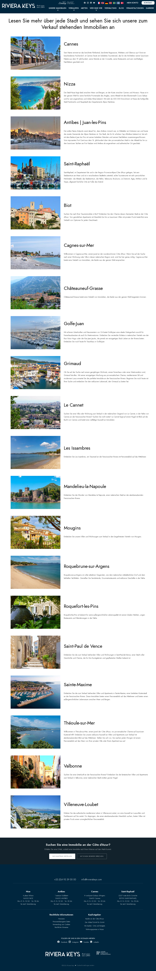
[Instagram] (88, 3)
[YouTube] (94, 3)
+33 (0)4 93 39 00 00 (65, 879)
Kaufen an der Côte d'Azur (94, 918)
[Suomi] (118, 3)
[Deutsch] (106, 3)
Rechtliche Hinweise (61, 927)
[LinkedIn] (91, 3)
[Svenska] (114, 3)
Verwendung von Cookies (61, 924)
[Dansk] (122, 3)
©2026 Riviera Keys (68, 965)
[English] (102, 3)
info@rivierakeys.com (91, 879)
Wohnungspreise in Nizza (95, 929)
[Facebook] (85, 3)
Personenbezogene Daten (61, 921)
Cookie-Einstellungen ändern (85, 965)
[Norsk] (110, 3)
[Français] (98, 3)
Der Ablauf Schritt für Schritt (94, 922)
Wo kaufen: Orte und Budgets (94, 926)
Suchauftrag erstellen (62, 856)
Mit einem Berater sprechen (91, 856)
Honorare (61, 918)
